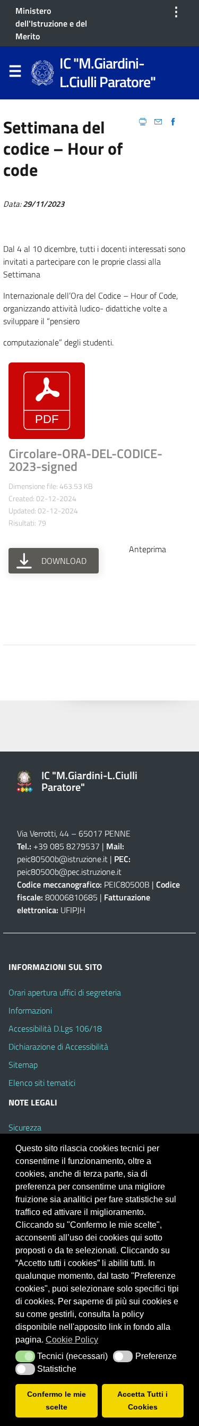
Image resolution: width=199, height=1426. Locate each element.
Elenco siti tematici (41, 1082)
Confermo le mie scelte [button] (56, 1400)
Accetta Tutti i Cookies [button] (142, 1400)
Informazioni (30, 1010)
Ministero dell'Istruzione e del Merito (51, 23)
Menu (15, 73)
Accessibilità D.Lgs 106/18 (55, 1028)
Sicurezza (24, 1127)
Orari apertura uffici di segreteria (64, 992)
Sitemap (23, 1064)
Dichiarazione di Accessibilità (58, 1046)
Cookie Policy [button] (72, 1339)
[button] (25, 1356)
